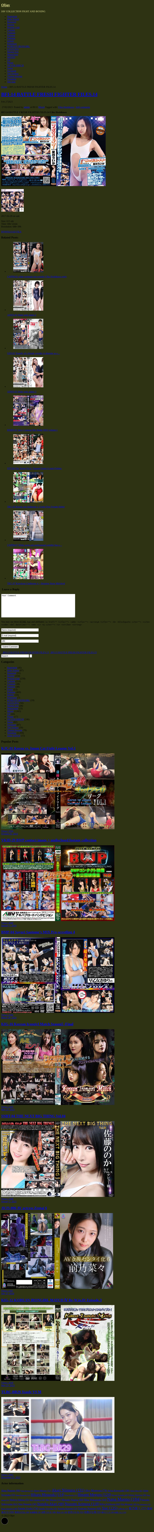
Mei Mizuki (53, 1499)
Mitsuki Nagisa (72, 1499)
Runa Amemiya (9, 1509)
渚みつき (62, 1512)
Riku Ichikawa (110, 1504)
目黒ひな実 (92, 1512)
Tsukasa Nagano (89, 1508)
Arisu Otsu (136, 1491)
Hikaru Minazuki (47, 1495)
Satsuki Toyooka (48, 1509)
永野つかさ (48, 1512)
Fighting (11, 38)
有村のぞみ (22, 1512)
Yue (109, 1508)
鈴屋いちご (120, 1512)
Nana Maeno (124, 1499)
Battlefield (12, 16)
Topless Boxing (14, 76)
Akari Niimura (68, 1490)
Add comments (82, 107)
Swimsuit (11, 71)
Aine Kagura (27, 1491)
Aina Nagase (10, 1490)
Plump (10, 62)
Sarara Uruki (28, 1508)
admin (27, 107)
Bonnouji (11, 22)
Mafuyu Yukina (19, 1499)
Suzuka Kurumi (67, 1508)
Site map (11, 81)
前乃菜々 (138, 1508)
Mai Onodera (37, 1500)
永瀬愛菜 (35, 1512)
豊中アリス (107, 1512)
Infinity (10, 41)
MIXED (11, 57)
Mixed (41, 107)
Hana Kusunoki (23, 1495)
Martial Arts (12, 52)
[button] (4, 1521)
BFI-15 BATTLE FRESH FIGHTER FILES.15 (73, 652)
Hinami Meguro (94, 1494)
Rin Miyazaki (129, 1504)
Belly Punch (13, 19)
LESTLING (13, 49)
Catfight (11, 30)
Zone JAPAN (13, 735)
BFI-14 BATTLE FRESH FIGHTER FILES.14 (49, 94)
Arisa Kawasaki (118, 1490)
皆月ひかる (76, 1512)
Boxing (10, 24)
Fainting (11, 35)
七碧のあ (123, 1509)
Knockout (12, 43)
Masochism (12, 54)
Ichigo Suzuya (137, 1495)
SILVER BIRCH (15, 65)
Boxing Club (13, 27)
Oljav (5, 5)
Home (4, 87)
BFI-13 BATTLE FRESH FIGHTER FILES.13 (25, 652)
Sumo (10, 68)
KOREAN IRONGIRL (18, 46)
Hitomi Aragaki (120, 1495)
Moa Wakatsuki (95, 1499)
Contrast (11, 33)
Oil (8, 60)
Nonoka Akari (50, 1504)
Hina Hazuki (71, 1495)
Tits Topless (12, 73)
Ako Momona (96, 1490)
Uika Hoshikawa (66, 107)
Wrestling (11, 79)
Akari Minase (42, 1490)
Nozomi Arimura (82, 1504)
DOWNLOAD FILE (11, 231)
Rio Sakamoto (144, 1504)
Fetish (10, 689)
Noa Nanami (27, 1504)
